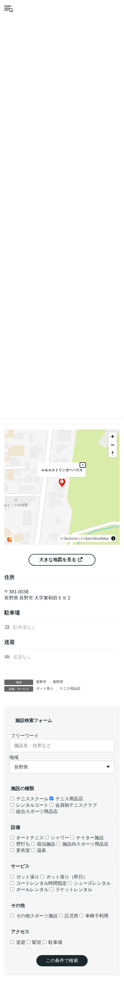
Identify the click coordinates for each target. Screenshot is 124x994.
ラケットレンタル (73, 889)
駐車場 (54, 942)
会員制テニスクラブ (75, 805)
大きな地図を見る (58, 559)
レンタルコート (31, 805)
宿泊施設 (45, 844)
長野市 (41, 682)
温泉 (41, 850)
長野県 (58, 682)
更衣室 (22, 850)
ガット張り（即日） (66, 876)
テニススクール (31, 798)
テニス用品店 (70, 688)
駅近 (36, 942)
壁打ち (22, 844)
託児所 (70, 915)
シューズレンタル (92, 883)
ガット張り (44, 688)
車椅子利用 (96, 915)
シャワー (59, 837)
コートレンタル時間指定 (41, 883)
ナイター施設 (89, 837)
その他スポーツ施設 (36, 915)
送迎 (20, 942)
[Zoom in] (112, 436)
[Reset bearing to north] (112, 453)
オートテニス (29, 837)
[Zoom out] (112, 445)
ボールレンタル (31, 889)
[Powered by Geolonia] (9, 539)
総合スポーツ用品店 (36, 811)
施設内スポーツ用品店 (84, 844)
